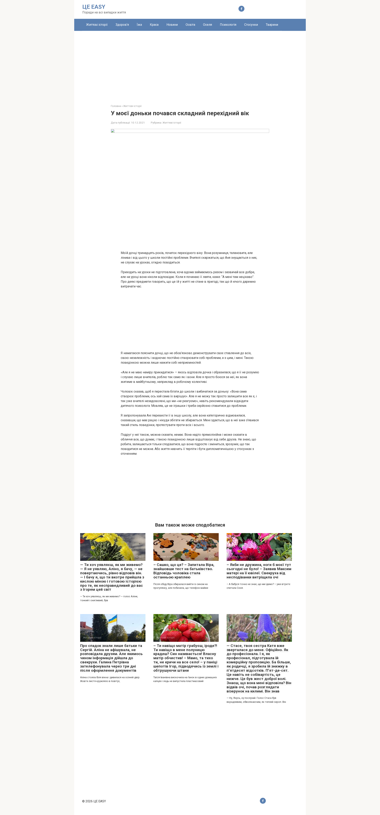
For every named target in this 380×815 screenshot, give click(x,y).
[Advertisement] (190, 64)
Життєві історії (97, 25)
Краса (154, 25)
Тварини (272, 25)
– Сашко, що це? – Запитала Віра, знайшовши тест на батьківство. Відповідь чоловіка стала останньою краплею (183, 570)
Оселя (207, 25)
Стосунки (251, 25)
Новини (172, 25)
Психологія (228, 25)
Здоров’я (122, 25)
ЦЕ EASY (93, 7)
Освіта (190, 25)
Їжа (139, 25)
